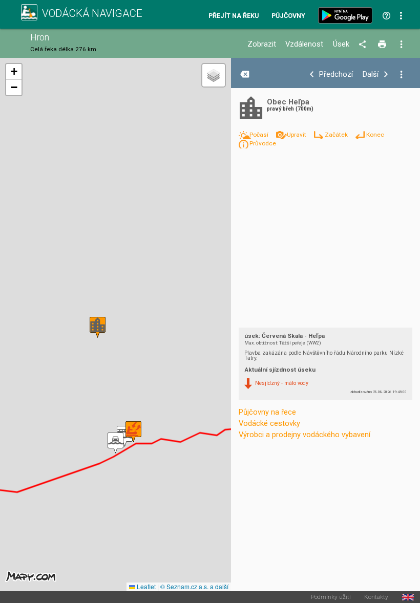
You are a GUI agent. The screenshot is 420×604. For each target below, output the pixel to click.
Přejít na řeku (233, 16)
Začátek (337, 134)
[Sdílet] (364, 44)
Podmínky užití (331, 597)
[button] (125, 436)
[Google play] (347, 15)
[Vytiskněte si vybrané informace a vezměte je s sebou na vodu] (383, 44)
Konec (375, 134)
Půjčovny (288, 16)
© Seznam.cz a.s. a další (194, 586)
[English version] (408, 597)
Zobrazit (261, 44)
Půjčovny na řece (267, 412)
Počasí (259, 134)
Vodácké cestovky (269, 423)
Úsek (341, 44)
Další (371, 74)
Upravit (297, 134)
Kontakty (376, 597)
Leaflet (145, 586)
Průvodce (262, 143)
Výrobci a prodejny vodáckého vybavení (304, 434)
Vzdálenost (304, 44)
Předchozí (336, 74)
